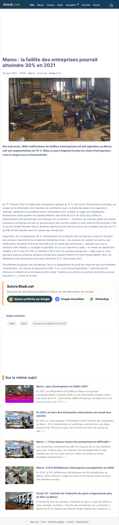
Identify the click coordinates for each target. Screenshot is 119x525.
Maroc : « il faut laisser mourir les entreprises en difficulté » (73, 441)
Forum (96, 5)
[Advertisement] (59, 33)
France (50, 5)
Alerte (24, 323)
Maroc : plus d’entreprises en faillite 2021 (62, 386)
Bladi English (82, 522)
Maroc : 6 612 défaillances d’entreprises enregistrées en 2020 (75, 467)
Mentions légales (56, 522)
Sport (60, 5)
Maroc (40, 5)
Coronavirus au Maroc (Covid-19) (49, 323)
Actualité (71, 5)
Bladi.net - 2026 (38, 522)
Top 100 (86, 5)
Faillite (12, 323)
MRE (32, 5)
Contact (70, 522)
